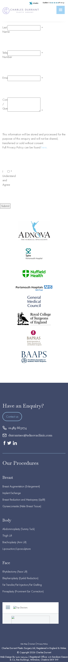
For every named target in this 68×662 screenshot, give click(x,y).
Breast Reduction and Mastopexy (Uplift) (23, 500)
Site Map (23, 644)
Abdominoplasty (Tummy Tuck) (18, 529)
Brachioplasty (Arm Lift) (14, 542)
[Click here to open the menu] (60, 10)
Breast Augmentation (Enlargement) (21, 486)
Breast (7, 477)
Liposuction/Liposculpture (16, 549)
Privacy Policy (42, 644)
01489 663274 (17, 428)
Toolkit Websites (22, 657)
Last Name (6, 29)
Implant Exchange (11, 493)
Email (5, 78)
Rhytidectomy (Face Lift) (14, 572)
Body (6, 520)
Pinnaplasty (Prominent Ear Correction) (23, 591)
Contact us (12, 416)
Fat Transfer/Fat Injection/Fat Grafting (22, 585)
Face (6, 562)
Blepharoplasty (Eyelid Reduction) (20, 578)
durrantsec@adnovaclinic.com (30, 435)
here (44, 147)
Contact (32, 644)
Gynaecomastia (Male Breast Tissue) (21, 506)
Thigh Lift (7, 536)
